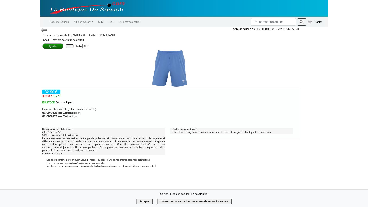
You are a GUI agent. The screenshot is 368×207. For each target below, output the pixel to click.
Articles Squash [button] (82, 22)
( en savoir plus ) (65, 102)
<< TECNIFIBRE (261, 28)
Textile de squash (241, 28)
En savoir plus (199, 193)
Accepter (145, 201)
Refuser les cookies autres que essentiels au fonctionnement (194, 201)
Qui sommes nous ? (130, 22)
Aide (111, 22)
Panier (318, 22)
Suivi (101, 22)
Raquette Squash (59, 22)
